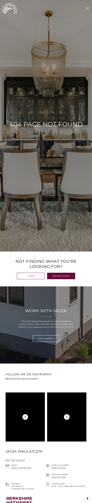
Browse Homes (61, 276)
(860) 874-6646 (59, 468)
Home (31, 276)
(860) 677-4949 (59, 477)
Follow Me (57, 386)
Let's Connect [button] (46, 339)
